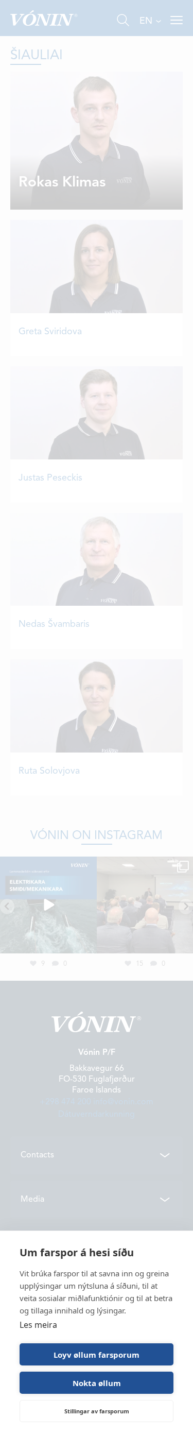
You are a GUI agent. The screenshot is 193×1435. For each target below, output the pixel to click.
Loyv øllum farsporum (96, 1354)
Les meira (38, 1324)
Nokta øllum (97, 1383)
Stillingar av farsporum (96, 1411)
